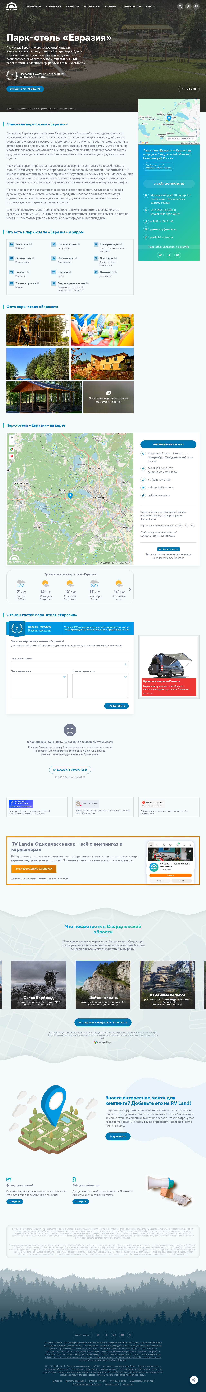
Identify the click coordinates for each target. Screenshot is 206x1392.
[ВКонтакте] (160, 255)
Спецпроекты (131, 6)
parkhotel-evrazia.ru (161, 237)
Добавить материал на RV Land (86, 1384)
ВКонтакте (63, 879)
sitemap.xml (128, 1384)
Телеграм (42, 879)
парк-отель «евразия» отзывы (113, 1250)
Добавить (119, 1136)
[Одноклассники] (130, 1335)
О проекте (57, 1381)
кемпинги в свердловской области (150, 1254)
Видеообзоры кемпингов (141, 1381)
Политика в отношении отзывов (70, 777)
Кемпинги (33, 6)
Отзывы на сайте (118, 1381)
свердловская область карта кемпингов (119, 1247)
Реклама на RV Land (97, 1381)
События (73, 6)
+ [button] (12, 437)
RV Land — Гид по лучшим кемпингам (74, 1366)
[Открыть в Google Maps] (11, 449)
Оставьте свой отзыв (39, 630)
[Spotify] (98, 1335)
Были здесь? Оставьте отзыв (33, 77)
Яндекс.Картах (148, 519)
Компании (53, 6)
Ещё (149, 6)
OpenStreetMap (126, 563)
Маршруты (92, 6)
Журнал (110, 6)
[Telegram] (169, 255)
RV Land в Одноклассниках (33, 868)
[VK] (114, 1335)
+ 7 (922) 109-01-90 (161, 221)
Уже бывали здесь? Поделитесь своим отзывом (158, 166)
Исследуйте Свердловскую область (103, 1022)
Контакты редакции (75, 1381)
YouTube (52, 879)
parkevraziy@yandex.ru (163, 229)
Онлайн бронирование (25, 89)
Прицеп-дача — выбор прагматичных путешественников (106, 1357)
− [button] (12, 442)
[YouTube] (122, 1335)
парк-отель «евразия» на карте (85, 1247)
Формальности (112, 1384)
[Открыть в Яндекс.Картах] (11, 456)
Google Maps (171, 515)
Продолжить (116, 706)
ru (196, 6)
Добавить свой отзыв (72, 770)
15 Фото (191, 89)
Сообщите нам (148, 536)
